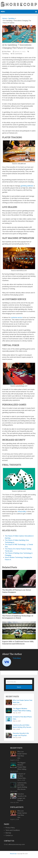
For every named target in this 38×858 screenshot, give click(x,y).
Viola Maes (7, 51)
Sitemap (8, 833)
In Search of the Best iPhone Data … (22, 718)
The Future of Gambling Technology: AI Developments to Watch (17, 617)
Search (19, 687)
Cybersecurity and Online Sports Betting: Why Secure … (22, 726)
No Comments (17, 54)
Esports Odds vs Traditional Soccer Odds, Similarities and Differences (18, 642)
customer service (16, 317)
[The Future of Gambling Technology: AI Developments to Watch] (19, 605)
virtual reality (22, 511)
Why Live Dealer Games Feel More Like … (22, 701)
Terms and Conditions (12, 830)
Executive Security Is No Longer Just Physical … (21, 734)
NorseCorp (13, 853)
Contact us (9, 835)
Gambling (5, 54)
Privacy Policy (10, 827)
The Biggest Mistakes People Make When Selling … (22, 710)
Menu (3, 11)
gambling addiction (27, 186)
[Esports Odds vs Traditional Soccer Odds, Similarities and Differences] (19, 630)
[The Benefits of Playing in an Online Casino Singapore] (19, 579)
